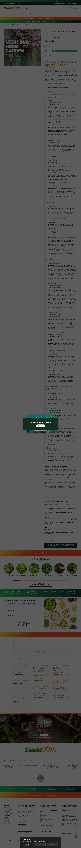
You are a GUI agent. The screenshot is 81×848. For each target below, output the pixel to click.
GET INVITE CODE (40, 425)
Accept (39, 844)
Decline (52, 844)
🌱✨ (40, 422)
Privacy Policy (45, 841)
